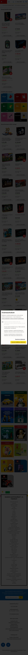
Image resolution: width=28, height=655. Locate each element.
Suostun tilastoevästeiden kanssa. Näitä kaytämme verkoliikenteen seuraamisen (14, 327)
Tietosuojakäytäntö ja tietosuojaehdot (9, 318)
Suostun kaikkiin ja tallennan (18, 342)
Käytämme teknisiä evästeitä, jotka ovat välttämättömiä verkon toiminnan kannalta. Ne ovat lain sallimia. (14, 323)
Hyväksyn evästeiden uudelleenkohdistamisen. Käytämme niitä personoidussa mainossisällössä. (14, 331)
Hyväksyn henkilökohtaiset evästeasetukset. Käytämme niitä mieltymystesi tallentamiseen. (13, 335)
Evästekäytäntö (20, 318)
